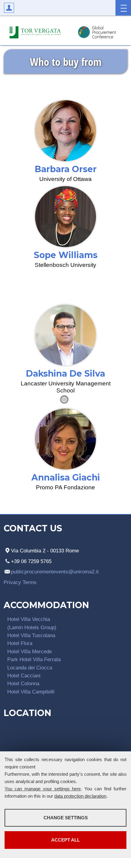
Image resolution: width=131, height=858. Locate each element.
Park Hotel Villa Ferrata (34, 659)
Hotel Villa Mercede (29, 651)
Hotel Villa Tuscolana (31, 635)
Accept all (65, 839)
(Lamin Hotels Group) (31, 627)
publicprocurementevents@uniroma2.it (55, 572)
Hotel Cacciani (24, 675)
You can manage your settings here (43, 788)
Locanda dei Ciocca (29, 668)
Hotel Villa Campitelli (31, 692)
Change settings (66, 817)
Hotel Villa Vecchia (28, 619)
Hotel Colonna (23, 683)
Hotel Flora (19, 643)
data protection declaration (80, 796)
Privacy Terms (20, 582)
